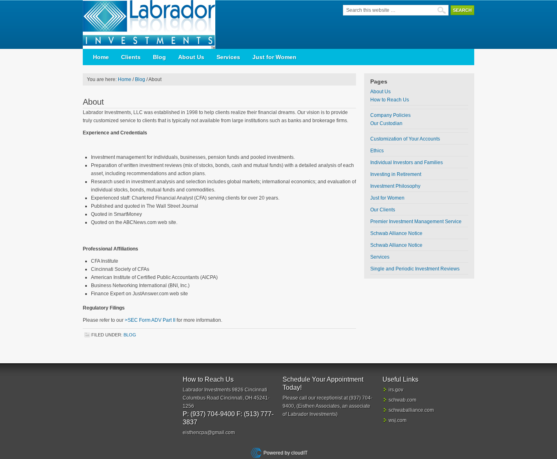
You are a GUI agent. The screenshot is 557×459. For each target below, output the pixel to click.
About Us (191, 57)
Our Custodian (386, 123)
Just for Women (274, 57)
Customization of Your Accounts (405, 139)
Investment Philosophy (395, 186)
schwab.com (402, 400)
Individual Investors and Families (406, 162)
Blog (159, 57)
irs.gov (396, 390)
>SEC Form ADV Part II (150, 320)
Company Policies (390, 115)
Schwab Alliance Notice (396, 233)
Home (101, 57)
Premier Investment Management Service (416, 221)
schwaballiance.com (411, 410)
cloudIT (298, 453)
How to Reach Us (389, 100)
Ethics (377, 151)
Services (228, 57)
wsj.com (398, 420)
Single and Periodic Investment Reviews (415, 269)
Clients (131, 57)
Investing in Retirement (395, 174)
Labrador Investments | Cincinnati (152, 24)
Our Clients (382, 210)
